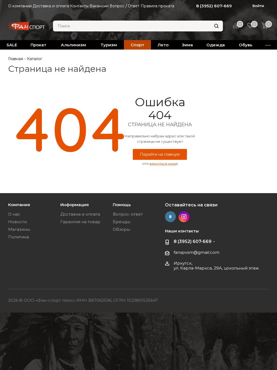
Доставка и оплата (80, 214)
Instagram (184, 216)
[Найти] (216, 26)
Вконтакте (170, 216)
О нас (14, 214)
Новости (17, 221)
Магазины (19, 229)
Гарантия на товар (80, 221)
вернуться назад (164, 163)
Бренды (121, 221)
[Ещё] (268, 45)
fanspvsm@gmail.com (196, 252)
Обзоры (121, 229)
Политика (18, 236)
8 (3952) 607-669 (193, 241)
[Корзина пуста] (265, 26)
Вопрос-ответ (128, 214)
